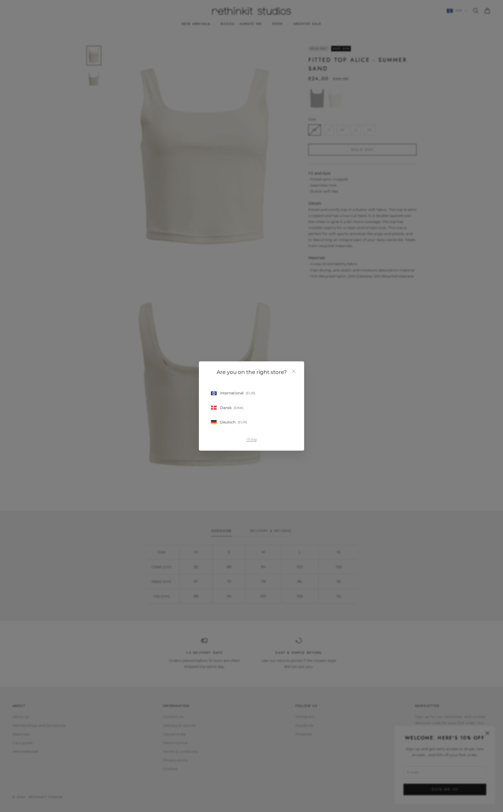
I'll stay (252, 439)
